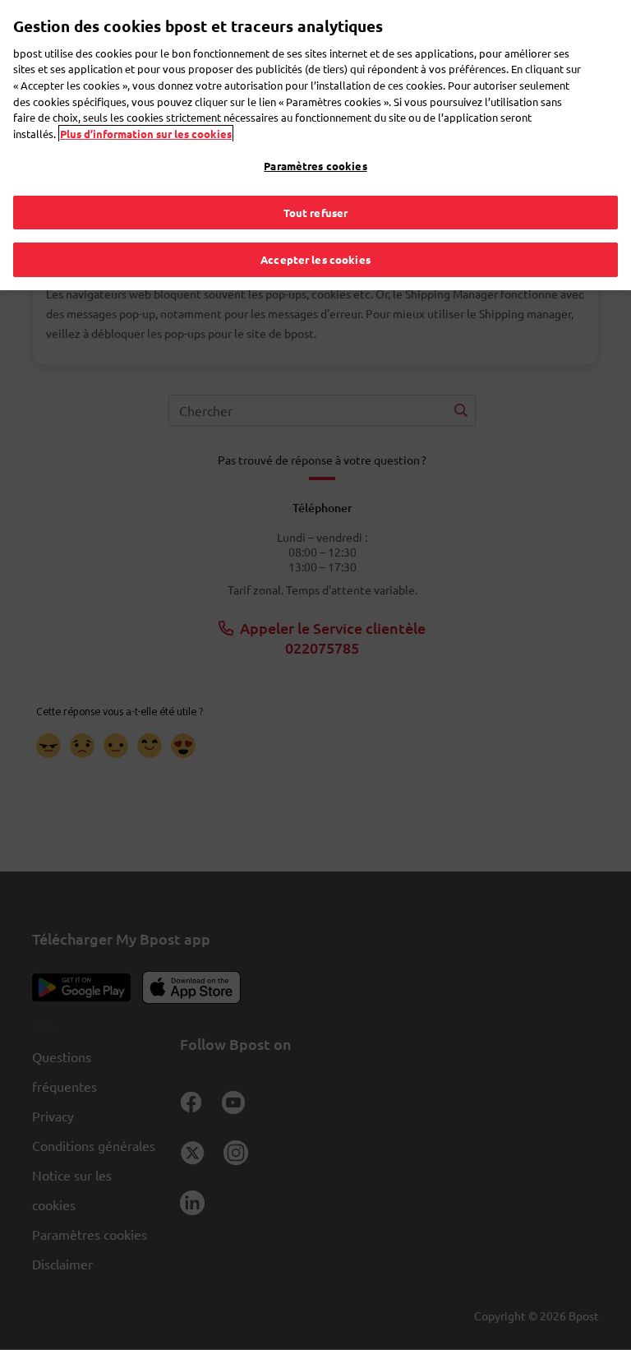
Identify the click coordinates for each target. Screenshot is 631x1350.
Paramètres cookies (315, 166)
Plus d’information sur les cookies (146, 134)
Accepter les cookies (315, 259)
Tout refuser (315, 213)
